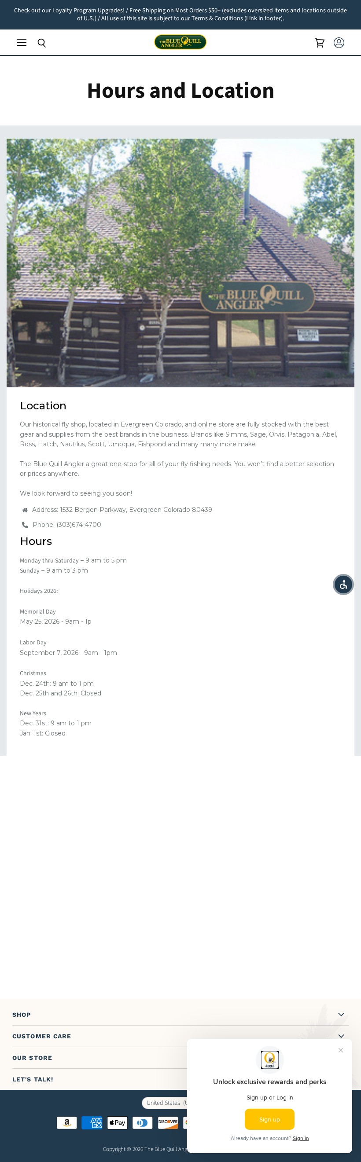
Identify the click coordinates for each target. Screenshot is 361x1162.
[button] (343, 584)
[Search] (35, 43)
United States (174, 1103)
